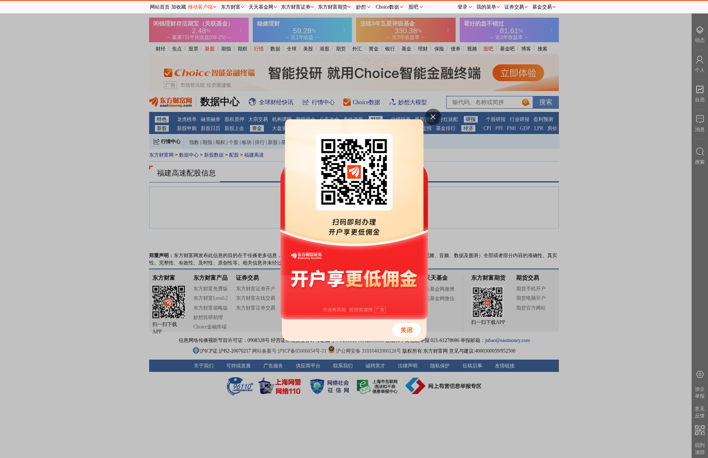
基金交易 (542, 7)
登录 (462, 7)
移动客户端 (200, 7)
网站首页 (160, 7)
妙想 (361, 7)
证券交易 (514, 7)
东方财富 (231, 7)
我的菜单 (486, 7)
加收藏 (178, 7)
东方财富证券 (296, 7)
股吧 (413, 7)
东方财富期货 (332, 7)
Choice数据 (387, 7)
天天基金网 (261, 7)
